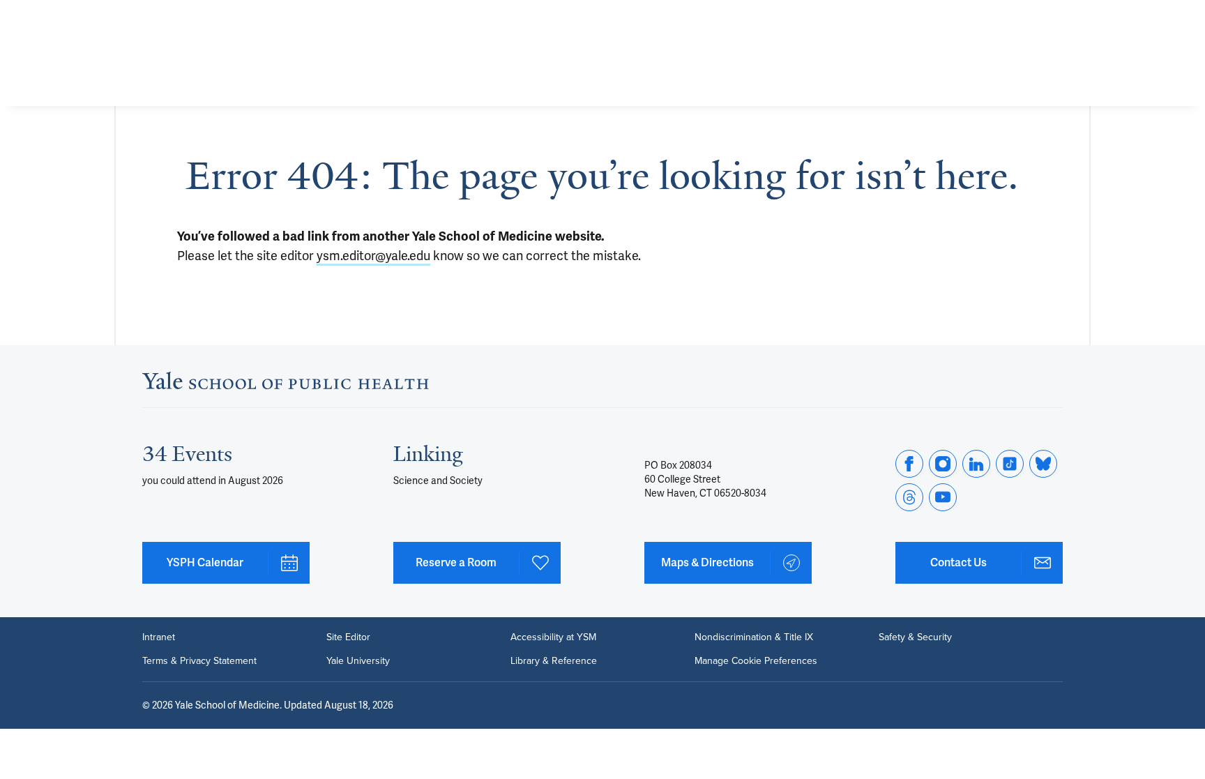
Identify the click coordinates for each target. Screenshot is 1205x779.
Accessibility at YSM (553, 637)
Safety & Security (915, 637)
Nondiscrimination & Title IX (754, 637)
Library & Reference (553, 661)
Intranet (158, 637)
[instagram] (943, 464)
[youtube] (943, 497)
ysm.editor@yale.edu (373, 256)
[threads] (909, 497)
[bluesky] (1043, 464)
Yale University (358, 661)
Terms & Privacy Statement (199, 661)
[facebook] (909, 464)
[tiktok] (1010, 464)
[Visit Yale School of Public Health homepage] (285, 385)
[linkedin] (976, 464)
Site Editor (348, 637)
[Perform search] (1054, 17)
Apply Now (1000, 70)
